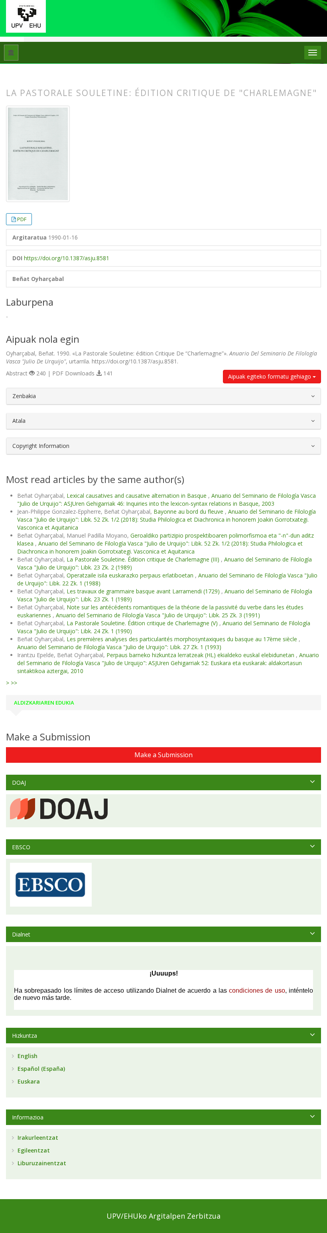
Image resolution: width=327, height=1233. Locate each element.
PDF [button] (21, 219)
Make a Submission (163, 754)
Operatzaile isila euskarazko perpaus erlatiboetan (131, 575)
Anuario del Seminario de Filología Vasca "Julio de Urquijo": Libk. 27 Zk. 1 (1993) (119, 647)
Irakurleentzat (37, 1137)
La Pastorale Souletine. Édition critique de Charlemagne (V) (143, 623)
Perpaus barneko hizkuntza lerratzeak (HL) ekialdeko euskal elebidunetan (201, 655)
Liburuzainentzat (41, 1163)
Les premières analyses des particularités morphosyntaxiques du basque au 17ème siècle (183, 639)
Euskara (28, 1081)
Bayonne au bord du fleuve (189, 511)
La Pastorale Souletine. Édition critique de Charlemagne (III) (144, 559)
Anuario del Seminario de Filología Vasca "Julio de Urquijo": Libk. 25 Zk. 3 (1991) (158, 615)
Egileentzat (33, 1150)
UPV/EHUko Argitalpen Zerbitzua (163, 1216)
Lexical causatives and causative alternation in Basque (137, 495)
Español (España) (40, 1068)
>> (14, 683)
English (26, 1056)
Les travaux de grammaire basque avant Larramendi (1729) (144, 591)
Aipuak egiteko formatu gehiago (270, 376)
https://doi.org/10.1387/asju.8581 (66, 258)
